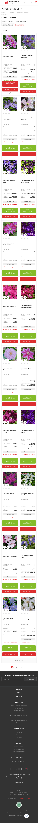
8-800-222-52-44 (19, 758)
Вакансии (19, 722)
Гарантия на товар (19, 751)
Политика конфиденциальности (19, 774)
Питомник (19, 713)
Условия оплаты (19, 746)
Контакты (19, 732)
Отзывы (19, 718)
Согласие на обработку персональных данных (19, 777)
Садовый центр (19, 710)
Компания (19, 702)
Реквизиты (19, 734)
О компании (19, 708)
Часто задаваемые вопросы (19, 720)
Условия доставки (19, 749)
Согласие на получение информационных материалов (19, 781)
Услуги (19, 696)
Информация (19, 729)
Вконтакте (12, 769)
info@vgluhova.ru (20, 761)
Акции (19, 692)
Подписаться (30, 679)
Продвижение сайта (16, 815)
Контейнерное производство (19, 715)
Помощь (19, 743)
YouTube (21, 769)
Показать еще (10, 76)
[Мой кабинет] (31, 3)
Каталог (19, 689)
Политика (19, 737)
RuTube (26, 769)
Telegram (17, 769)
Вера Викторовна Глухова (19, 705)
